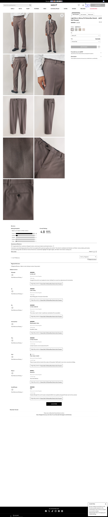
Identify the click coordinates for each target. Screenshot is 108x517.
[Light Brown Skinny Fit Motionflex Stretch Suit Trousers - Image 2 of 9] (49, 33)
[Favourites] (78, 5)
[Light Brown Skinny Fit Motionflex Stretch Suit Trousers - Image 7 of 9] (18, 158)
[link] (83, 5)
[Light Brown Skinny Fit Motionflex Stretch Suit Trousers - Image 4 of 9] (49, 74)
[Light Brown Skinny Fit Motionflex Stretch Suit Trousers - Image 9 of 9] (18, 199)
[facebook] (46, 511)
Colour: (72, 27)
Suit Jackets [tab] (83, 14)
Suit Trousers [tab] (76, 14)
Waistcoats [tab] (90, 14)
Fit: (71, 33)
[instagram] (55, 511)
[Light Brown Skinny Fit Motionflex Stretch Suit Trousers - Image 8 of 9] (49, 158)
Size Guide (97, 38)
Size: (72, 38)
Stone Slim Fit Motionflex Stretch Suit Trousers (51, 283)
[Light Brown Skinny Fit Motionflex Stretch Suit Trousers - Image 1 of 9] (18, 33)
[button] (72, 29)
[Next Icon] (54, 5)
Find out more (92, 512)
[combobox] (85, 35)
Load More (54, 404)
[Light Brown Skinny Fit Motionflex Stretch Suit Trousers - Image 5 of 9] (18, 116)
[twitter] (49, 511)
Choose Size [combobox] (74, 41)
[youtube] (62, 511)
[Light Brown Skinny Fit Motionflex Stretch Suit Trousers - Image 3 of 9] (18, 74)
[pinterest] (58, 511)
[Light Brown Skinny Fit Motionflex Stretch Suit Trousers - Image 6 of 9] (49, 116)
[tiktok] (52, 511)
